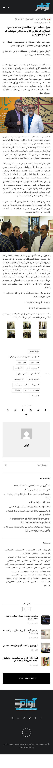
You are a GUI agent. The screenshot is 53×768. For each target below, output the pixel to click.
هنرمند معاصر (11, 578)
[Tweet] (38, 410)
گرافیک (46, 585)
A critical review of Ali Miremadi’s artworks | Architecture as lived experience (30, 520)
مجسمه (46, 564)
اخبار (38, 550)
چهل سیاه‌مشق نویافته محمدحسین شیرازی (24, 357)
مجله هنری (45, 568)
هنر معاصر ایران (33, 578)
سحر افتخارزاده (20, 557)
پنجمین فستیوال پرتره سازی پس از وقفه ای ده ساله (20, 631)
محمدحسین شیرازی (31, 390)
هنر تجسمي (25, 575)
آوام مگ (46, 550)
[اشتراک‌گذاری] (45, 410)
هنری (33, 582)
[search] (6, 465)
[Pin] (31, 410)
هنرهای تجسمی (43, 582)
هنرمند (21, 578)
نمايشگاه (24, 571)
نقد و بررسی (39, 19)
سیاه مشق (34, 374)
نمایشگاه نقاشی (43, 575)
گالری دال (35, 385)
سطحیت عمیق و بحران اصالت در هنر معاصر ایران (22, 617)
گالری (18, 582)
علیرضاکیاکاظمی (33, 379)
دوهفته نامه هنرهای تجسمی (39, 557)
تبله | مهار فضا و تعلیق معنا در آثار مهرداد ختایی (29, 506)
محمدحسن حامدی (20, 385)
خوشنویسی (34, 362)
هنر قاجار (35, 396)
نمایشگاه (15, 571)
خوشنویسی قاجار (32, 368)
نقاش (36, 568)
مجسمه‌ (29, 564)
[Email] (15, 410)
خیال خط (18, 368)
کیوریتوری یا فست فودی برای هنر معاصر (20, 645)
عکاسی (32, 560)
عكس (40, 560)
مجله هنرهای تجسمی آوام (14, 564)
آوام (48, 19)
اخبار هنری (30, 550)
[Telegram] (30, 718)
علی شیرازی (21, 374)
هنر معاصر (45, 578)
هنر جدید (15, 575)
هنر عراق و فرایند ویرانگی (39, 502)
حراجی (34, 553)
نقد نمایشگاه (44, 571)
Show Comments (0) (28, 678)
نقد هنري (33, 571)
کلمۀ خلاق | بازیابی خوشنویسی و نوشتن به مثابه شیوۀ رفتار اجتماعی (20, 659)
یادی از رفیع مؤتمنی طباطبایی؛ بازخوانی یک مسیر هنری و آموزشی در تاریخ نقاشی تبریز (27, 528)
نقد (7, 568)
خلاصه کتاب (24, 553)
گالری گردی (9, 582)
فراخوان (9, 560)
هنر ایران (16, 390)
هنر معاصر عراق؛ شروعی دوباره (37, 490)
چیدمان (25, 582)
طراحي (9, 557)
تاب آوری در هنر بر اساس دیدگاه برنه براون (32, 485)
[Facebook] (41, 718)
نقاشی (29, 568)
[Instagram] (35, 718)
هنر (33, 575)
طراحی (47, 560)
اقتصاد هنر (19, 550)
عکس (17, 560)
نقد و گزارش (29, 19)
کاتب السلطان (18, 379)
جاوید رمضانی (33, 351)
